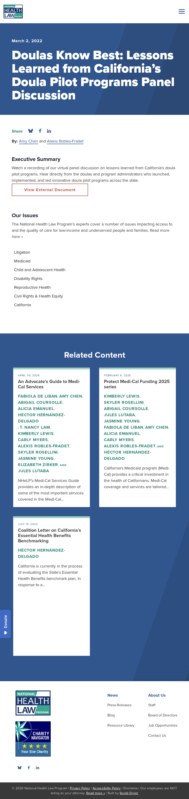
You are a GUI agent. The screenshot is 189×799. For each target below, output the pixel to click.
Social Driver (129, 793)
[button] (181, 11)
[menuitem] (94, 252)
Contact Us (157, 735)
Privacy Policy (80, 788)
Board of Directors (162, 715)
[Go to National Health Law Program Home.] (13, 11)
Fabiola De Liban (37, 396)
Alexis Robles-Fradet (65, 141)
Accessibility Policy (107, 788)
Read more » (95, 793)
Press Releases (119, 705)
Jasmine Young (36, 458)
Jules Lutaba (33, 470)
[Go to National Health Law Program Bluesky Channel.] (19, 767)
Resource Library (120, 725)
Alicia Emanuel (36, 408)
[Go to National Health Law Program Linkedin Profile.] (37, 767)
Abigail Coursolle (40, 402)
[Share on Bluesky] (30, 131)
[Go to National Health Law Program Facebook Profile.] (28, 767)
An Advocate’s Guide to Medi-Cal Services (49, 384)
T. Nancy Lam (35, 427)
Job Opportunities (162, 725)
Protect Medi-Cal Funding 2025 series (137, 384)
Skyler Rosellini (38, 452)
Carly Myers (33, 439)
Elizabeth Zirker (38, 464)
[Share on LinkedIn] (49, 131)
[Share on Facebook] (40, 131)
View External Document (50, 189)
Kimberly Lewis (36, 433)
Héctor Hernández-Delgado (41, 418)
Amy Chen (28, 141)
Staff (151, 705)
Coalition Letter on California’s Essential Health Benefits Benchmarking (49, 536)
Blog (111, 715)
